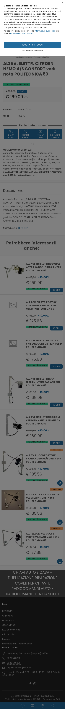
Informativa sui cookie (45, 31)
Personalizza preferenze (32, 50)
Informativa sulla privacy (22, 33)
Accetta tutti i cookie (32, 45)
